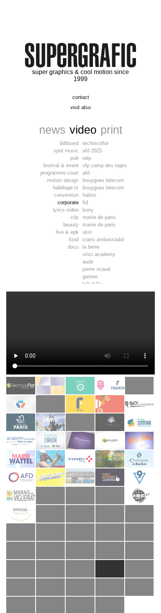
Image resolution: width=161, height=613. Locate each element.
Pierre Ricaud (96, 269)
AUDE (87, 262)
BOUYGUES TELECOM (103, 180)
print (111, 129)
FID (85, 202)
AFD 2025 (92, 151)
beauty (71, 225)
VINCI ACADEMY (98, 254)
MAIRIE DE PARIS (99, 217)
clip (75, 217)
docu (73, 247)
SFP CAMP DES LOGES (104, 165)
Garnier (90, 276)
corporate (68, 202)
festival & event (61, 165)
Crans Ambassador (103, 239)
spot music (66, 151)
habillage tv (66, 188)
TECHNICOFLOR (95, 143)
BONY (87, 210)
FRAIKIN (89, 195)
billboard (69, 143)
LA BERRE (90, 247)
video (83, 129)
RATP (86, 158)
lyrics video (66, 210)
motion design (63, 180)
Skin (87, 232)
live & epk (67, 232)
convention (66, 195)
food (74, 239)
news (52, 129)
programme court (59, 173)
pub (74, 158)
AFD (85, 173)
